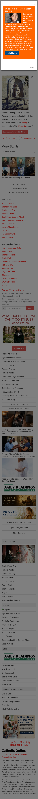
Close (32, 67)
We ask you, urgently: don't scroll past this (19, 9)
